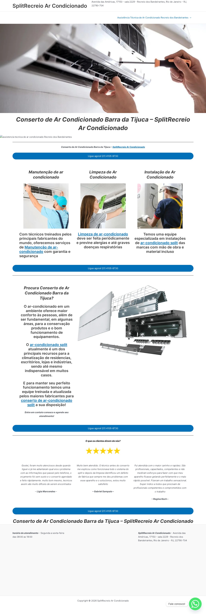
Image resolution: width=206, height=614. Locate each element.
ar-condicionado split (159, 243)
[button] (189, 18)
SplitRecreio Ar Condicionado (50, 6)
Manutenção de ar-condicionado (38, 249)
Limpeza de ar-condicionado (103, 234)
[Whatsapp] (195, 604)
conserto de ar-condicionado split (46, 402)
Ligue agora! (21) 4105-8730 (103, 156)
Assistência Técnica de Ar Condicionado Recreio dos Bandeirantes (152, 17)
